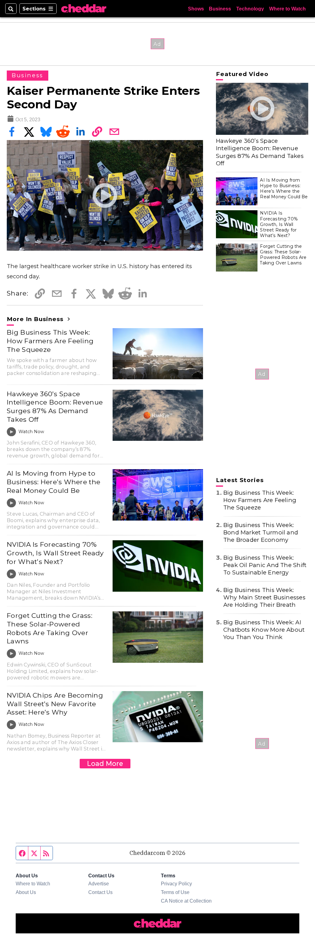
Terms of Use (175, 892)
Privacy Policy (176, 883)
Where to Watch (287, 8)
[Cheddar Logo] (83, 8)
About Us (26, 892)
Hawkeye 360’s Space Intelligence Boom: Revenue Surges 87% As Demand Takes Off (55, 406)
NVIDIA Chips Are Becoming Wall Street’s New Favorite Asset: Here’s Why (55, 703)
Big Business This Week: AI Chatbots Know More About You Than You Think (264, 630)
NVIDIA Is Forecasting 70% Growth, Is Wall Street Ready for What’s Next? (55, 552)
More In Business (36, 319)
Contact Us (100, 892)
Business (220, 8)
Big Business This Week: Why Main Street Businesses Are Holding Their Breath (264, 597)
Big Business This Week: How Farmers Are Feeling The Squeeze (50, 340)
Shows (196, 8)
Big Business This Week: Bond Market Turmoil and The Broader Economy (260, 532)
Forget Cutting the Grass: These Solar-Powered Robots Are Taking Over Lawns (49, 628)
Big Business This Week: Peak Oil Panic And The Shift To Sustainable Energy (264, 565)
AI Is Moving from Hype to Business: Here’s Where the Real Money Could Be (53, 481)
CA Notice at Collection (186, 901)
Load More (105, 763)
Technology (250, 8)
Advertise (98, 883)
